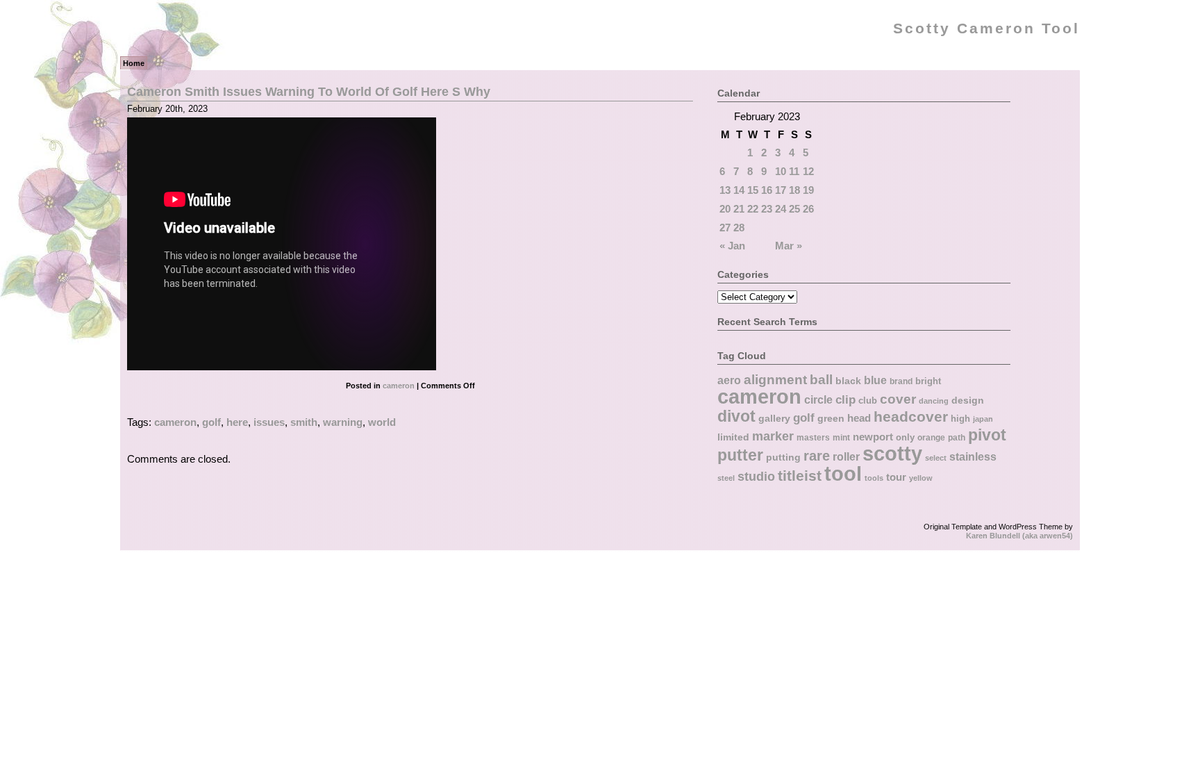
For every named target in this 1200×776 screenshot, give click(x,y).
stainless (973, 457)
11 (794, 171)
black (848, 380)
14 (738, 190)
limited (733, 437)
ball (821, 379)
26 (808, 209)
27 (725, 227)
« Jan (732, 245)
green (830, 418)
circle (818, 399)
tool (843, 474)
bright (928, 381)
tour (896, 477)
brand (901, 381)
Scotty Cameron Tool (986, 28)
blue (875, 380)
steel (726, 478)
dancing (934, 401)
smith (303, 422)
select (936, 458)
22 (752, 209)
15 (752, 190)
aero (729, 380)
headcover (911, 416)
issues (269, 422)
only (905, 437)
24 (780, 209)
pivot (987, 435)
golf (211, 422)
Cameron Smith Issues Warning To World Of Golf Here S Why (308, 91)
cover (898, 399)
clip (845, 399)
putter (740, 455)
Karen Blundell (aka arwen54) (1019, 535)
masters (813, 438)
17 (780, 190)
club (867, 400)
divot (736, 416)
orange (931, 437)
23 (766, 209)
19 (808, 190)
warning (342, 422)
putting (783, 457)
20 (725, 209)
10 (780, 171)
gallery (774, 418)
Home (133, 63)
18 (794, 190)
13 (725, 190)
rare (816, 455)
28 (738, 227)
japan (983, 419)
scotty (892, 453)
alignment (775, 379)
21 (738, 209)
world (382, 422)
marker (773, 436)
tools (874, 478)
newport (873, 437)
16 (766, 190)
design (967, 400)
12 (808, 171)
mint (841, 438)
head (859, 418)
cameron (399, 385)
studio (756, 476)
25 (794, 209)
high (960, 418)
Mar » (788, 245)
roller (846, 456)
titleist (800, 476)
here (237, 422)
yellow (921, 478)
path (956, 438)
